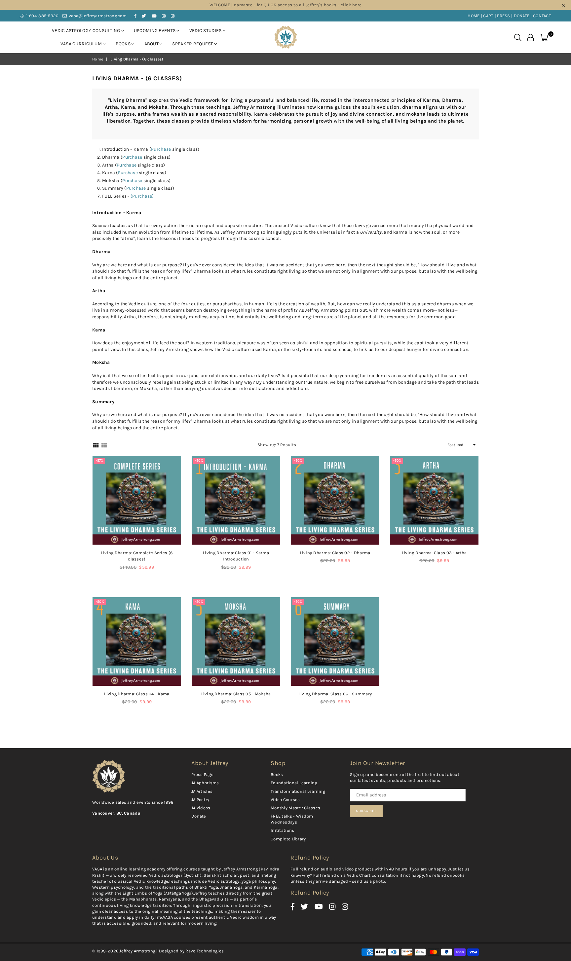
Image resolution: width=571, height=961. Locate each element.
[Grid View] (95, 445)
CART (488, 15)
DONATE (522, 15)
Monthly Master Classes (295, 807)
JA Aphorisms (205, 782)
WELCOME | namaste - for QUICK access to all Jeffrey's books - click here (285, 4)
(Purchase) (143, 196)
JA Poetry (200, 799)
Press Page (202, 774)
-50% (199, 460)
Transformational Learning (298, 791)
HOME (473, 15)
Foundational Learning (294, 782)
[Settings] (530, 37)
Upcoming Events (155, 30)
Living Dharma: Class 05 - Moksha (236, 693)
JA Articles (201, 791)
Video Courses (285, 799)
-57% (99, 460)
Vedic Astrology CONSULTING (86, 30)
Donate (198, 816)
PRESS (503, 15)
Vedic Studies (206, 30)
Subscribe (366, 811)
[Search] (517, 37)
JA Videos (200, 807)
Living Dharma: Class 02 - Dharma (335, 552)
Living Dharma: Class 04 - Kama (136, 693)
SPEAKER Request (193, 44)
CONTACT (542, 15)
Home (97, 59)
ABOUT (152, 44)
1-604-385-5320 (41, 15)
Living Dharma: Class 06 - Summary (335, 693)
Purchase (161, 149)
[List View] (104, 445)
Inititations (282, 830)
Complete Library (288, 838)
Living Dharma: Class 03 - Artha (434, 552)
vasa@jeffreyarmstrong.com (97, 15)
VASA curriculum (81, 44)
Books (124, 44)
